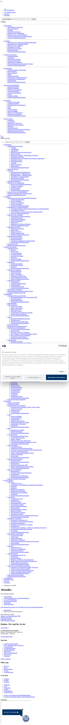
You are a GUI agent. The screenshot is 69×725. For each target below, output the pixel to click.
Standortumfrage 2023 (17, 300)
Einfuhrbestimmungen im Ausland (20, 422)
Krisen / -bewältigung (16, 274)
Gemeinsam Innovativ (13, 91)
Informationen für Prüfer (13, 47)
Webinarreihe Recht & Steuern (15, 131)
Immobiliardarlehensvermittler (19, 509)
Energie (9, 94)
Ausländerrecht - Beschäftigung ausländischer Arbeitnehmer (27, 485)
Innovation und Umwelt (10, 601)
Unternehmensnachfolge (13, 61)
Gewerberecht (11, 122)
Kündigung (14, 488)
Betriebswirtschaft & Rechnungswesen (21, 152)
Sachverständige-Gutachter (18, 512)
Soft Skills (13, 163)
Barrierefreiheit (8, 691)
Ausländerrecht (15, 500)
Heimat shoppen (15, 331)
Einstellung (14, 486)
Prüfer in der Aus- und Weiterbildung (17, 35)
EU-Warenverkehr (12, 109)
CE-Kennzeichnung (16, 389)
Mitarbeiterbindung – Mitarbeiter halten (21, 175)
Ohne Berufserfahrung (17, 238)
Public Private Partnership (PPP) (19, 465)
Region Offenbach (12, 73)
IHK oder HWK (15, 508)
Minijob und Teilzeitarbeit (17, 489)
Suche (13, 19)
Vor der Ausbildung (16, 201)
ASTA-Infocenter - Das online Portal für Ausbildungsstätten (27, 212)
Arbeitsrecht (10, 120)
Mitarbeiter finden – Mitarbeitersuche (20, 173)
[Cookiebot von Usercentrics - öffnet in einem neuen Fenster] (59, 346)
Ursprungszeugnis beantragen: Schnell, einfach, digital (25, 407)
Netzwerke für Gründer (17, 256)
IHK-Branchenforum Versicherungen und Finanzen (24, 515)
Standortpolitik (8, 294)
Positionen (20, 38)
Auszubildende (15, 149)
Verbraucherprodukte (16, 387)
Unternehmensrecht (12, 128)
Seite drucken (7, 610)
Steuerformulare (15, 543)
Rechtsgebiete (14, 384)
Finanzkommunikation (17, 263)
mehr (24, 38)
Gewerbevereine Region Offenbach (20, 329)
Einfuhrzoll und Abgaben (17, 430)
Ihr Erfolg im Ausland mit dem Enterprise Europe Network (26, 450)
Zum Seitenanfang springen (8, 607)
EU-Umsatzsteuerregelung (18, 437)
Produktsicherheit (15, 390)
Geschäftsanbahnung (16, 447)
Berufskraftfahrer (15, 189)
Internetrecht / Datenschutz (14, 123)
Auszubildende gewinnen (17, 210)
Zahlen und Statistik (16, 259)
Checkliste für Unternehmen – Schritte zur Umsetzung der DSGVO (29, 527)
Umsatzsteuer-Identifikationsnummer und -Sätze (23, 442)
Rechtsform (14, 257)
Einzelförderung (15, 474)
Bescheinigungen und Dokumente (16, 105)
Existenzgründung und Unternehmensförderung (16, 598)
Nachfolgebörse (15, 282)
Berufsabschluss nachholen (14, 48)
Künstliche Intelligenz (13, 88)
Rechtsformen (14, 556)
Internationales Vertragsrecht (18, 424)
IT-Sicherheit (14, 530)
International (7, 401)
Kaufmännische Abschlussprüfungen (20, 216)
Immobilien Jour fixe (16, 311)
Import (9, 108)
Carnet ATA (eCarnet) (16, 408)
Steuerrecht (10, 126)
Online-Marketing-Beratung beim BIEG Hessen (20, 64)
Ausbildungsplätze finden (17, 199)
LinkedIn (6, 679)
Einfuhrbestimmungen (17, 431)
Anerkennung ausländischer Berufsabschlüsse (23, 241)
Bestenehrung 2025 (12, 50)
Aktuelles (14, 38)
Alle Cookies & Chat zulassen (56, 377)
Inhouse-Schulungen (12, 28)
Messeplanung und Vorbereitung (19, 476)
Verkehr (9, 74)
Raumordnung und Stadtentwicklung (17, 77)
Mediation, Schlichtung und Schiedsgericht (22, 559)
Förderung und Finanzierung (15, 112)
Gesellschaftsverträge (16, 538)
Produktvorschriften (12, 96)
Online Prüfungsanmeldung (18, 219)
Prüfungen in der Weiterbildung (15, 33)
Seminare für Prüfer (16, 231)
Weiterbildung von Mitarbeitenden (20, 176)
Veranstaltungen (10, 10)
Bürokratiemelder (12, 71)
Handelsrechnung (15, 410)
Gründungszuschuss (16, 254)
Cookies (6, 689)
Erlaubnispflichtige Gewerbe (18, 503)
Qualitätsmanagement (16, 396)
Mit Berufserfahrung (16, 239)
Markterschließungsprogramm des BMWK (22, 466)
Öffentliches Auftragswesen (18, 276)
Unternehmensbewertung (17, 286)
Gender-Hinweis (8, 692)
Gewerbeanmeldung (16, 253)
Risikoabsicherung (16, 460)
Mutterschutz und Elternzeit (18, 491)
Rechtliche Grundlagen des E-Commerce (22, 524)
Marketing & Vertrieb (16, 160)
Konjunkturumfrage (16, 299)
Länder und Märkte (12, 111)
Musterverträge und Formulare (15, 125)
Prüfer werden (14, 230)
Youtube (6, 680)
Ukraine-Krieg (15, 456)
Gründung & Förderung (10, 247)
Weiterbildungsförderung (14, 32)
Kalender (9, 38)
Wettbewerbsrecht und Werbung (19, 563)
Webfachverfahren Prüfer (17, 233)
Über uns (6, 14)
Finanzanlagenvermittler (17, 505)
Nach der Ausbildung (16, 204)
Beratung (13, 250)
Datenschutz (7, 688)
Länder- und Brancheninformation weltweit (22, 453)
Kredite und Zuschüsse (17, 265)
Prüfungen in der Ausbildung (15, 45)
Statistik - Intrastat (15, 439)
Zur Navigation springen (22, 607)
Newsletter (7, 15)
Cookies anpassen (33, 377)
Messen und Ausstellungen (14, 114)
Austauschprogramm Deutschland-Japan (21, 448)
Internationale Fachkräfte (17, 178)
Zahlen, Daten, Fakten (17, 308)
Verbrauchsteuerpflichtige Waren (19, 436)
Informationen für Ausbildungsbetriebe (17, 44)
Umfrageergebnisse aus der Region (16, 70)
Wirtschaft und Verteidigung (14, 62)
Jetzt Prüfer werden (16, 187)
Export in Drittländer (16, 416)
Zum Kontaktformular (6, 636)
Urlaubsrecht (14, 494)
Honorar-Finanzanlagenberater (19, 506)
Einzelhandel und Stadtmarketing (16, 79)
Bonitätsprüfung (15, 463)
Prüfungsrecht (14, 222)
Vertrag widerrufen (6, 659)
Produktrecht (14, 395)
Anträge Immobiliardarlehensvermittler (21, 572)
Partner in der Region (16, 306)
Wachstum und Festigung (14, 59)
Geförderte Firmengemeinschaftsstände (21, 473)
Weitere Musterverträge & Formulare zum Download (25, 541)
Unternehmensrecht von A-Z (18, 555)
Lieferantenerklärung (16, 418)
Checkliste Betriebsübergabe (18, 283)
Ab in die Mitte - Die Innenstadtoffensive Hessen (24, 334)
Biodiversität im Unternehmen (19, 314)
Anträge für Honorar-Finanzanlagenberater (22, 570)
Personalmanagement (16, 161)
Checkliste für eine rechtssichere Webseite (22, 521)
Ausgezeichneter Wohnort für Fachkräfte (21, 312)
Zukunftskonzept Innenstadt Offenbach (21, 343)
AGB (5, 686)
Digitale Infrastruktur (13, 76)
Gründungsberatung (12, 56)
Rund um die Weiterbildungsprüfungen (21, 184)
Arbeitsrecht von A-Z (16, 483)
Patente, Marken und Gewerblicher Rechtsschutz (24, 561)
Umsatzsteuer (14, 425)
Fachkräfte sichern (11, 12)
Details (62, 371)
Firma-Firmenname (16, 558)
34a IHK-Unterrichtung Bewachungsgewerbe (19, 36)
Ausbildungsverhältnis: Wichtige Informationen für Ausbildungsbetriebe (30, 209)
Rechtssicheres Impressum (18, 523)
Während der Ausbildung (17, 202)
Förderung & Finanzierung (14, 90)
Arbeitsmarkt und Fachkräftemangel (20, 172)
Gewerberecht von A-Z (17, 498)
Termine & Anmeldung (17, 186)
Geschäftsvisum (15, 411)
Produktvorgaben (15, 386)
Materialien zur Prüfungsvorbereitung (21, 224)
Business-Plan (14, 251)
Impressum (7, 684)
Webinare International (17, 454)
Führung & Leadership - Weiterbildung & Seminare (24, 155)
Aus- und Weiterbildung (10, 599)
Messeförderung (15, 471)
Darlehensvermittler (16, 501)
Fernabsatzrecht (15, 526)
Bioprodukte (14, 382)
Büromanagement (15, 154)
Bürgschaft (14, 267)
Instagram (6, 682)
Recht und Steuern (9, 604)
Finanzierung (10, 57)
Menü (2, 136)
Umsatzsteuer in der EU (17, 550)
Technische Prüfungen (17, 218)
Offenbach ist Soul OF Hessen (19, 337)
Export (9, 106)
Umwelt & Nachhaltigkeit (14, 93)
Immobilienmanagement (17, 157)
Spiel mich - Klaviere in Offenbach (20, 332)
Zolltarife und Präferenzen (18, 421)
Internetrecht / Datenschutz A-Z (19, 520)
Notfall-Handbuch (15, 285)
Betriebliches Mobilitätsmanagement (20, 318)
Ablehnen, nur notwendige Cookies (12, 377)
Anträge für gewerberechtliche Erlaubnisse (18, 129)
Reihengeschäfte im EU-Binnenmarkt (21, 440)
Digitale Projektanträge (17, 221)
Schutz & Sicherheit (16, 164)
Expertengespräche (16, 273)
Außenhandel (14, 151)
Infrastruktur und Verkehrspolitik (19, 321)
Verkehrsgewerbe (15, 320)
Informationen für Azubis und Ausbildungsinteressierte (21, 42)
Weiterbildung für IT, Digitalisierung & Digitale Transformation (27, 158)
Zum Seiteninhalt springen (36, 607)
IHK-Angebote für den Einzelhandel (20, 335)
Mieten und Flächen (16, 309)
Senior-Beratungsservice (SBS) (19, 277)
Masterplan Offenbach (17, 341)
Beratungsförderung (16, 271)
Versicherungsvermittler (17, 514)
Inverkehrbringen (15, 392)
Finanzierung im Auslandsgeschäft (20, 462)
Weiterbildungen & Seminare (15, 27)
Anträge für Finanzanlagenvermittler (20, 569)
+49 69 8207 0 (4, 628)
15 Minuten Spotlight (13, 103)
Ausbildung (7, 196)
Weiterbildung (8, 144)
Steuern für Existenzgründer (18, 549)
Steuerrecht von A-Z (16, 547)
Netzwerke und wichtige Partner (19, 451)
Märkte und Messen (16, 511)
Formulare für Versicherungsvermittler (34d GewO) (24, 567)
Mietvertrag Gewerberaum (18, 540)
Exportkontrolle (15, 419)
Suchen (34, 19)
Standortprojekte (11, 80)
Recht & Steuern (8, 480)
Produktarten (14, 393)
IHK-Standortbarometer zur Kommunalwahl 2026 (24, 297)
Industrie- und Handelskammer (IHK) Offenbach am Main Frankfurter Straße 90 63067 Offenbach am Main (11, 618)
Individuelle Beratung (13, 86)
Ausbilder (13, 148)
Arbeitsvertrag (14, 537)
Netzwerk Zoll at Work (13, 102)
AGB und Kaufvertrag (17, 535)
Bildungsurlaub (15, 166)
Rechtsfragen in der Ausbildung (19, 492)
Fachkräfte (10, 30)
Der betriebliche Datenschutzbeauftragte (21, 529)
